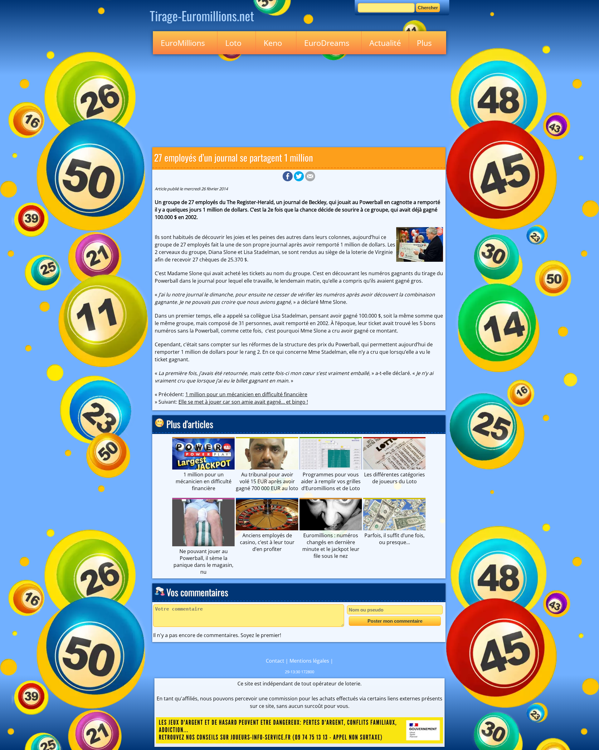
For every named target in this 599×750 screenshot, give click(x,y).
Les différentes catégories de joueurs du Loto (394, 478)
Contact (275, 660)
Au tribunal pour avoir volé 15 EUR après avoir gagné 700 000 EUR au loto (267, 481)
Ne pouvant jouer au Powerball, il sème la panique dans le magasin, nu (203, 561)
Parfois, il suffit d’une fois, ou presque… (394, 539)
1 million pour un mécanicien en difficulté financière (246, 394)
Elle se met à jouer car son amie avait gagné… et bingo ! (243, 401)
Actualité (385, 42)
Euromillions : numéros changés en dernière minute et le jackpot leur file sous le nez (330, 545)
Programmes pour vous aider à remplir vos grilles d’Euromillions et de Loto (331, 481)
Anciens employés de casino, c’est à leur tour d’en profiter (267, 542)
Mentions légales (309, 660)
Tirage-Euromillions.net (202, 15)
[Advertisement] (299, 99)
